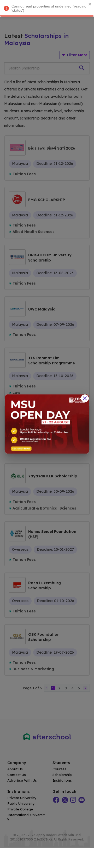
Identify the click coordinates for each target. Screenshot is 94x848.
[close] (90, 4)
